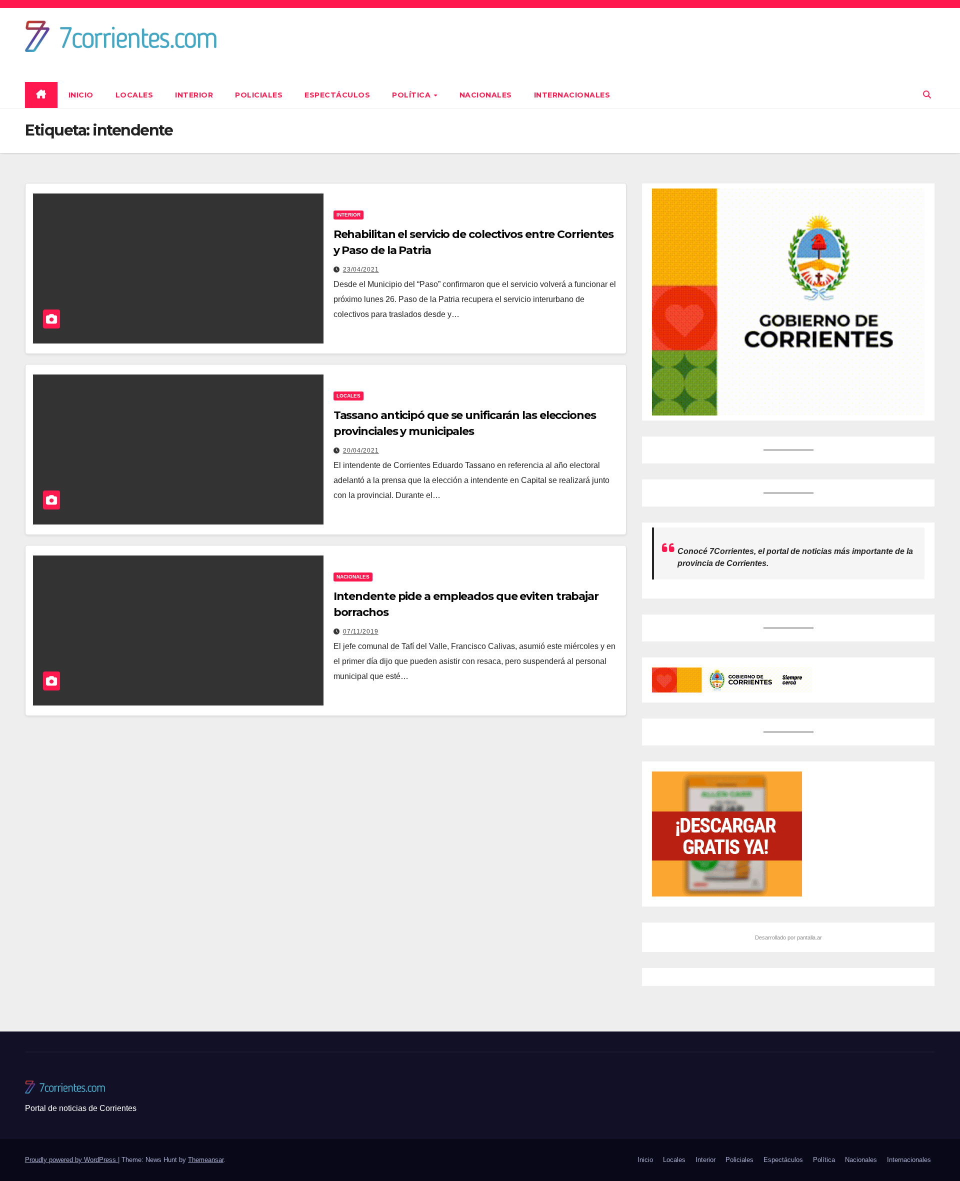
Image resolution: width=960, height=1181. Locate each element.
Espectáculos (337, 95)
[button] (927, 94)
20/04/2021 (361, 450)
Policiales (258, 95)
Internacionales (572, 95)
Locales (135, 95)
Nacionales (486, 95)
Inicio (81, 95)
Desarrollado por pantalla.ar (788, 937)
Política (412, 95)
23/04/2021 (361, 269)
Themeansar (206, 1160)
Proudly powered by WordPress (71, 1160)
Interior (194, 95)
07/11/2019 (360, 631)
